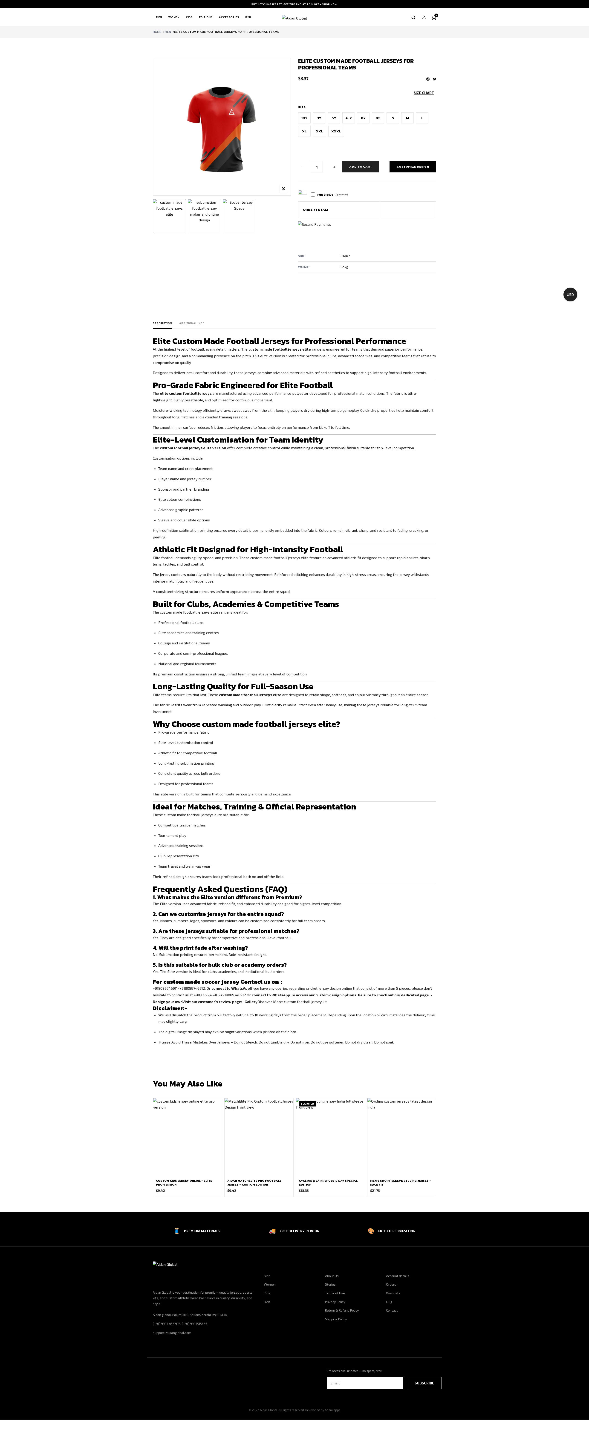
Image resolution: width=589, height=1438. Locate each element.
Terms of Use (335, 1293)
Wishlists (393, 1293)
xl (304, 131)
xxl (319, 131)
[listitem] (169, 215)
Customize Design (413, 166)
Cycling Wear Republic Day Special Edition (328, 1182)
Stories (330, 1284)
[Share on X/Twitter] (434, 79)
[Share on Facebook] (428, 79)
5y (334, 117)
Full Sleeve (332, 194)
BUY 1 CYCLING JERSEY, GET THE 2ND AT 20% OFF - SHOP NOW (294, 4)
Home (157, 31)
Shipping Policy (336, 1319)
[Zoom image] (284, 188)
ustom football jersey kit (305, 1001)
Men (159, 17)
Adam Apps (333, 1410)
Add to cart (360, 166)
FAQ (389, 1302)
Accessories (229, 17)
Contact (392, 1310)
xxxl (336, 131)
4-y (349, 117)
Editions (206, 17)
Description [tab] (162, 323)
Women (173, 17)
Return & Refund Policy (342, 1310)
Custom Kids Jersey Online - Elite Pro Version (184, 1182)
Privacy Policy (335, 1302)
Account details (397, 1276)
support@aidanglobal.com (172, 1333)
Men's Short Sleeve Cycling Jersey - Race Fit (400, 1182)
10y (304, 117)
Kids (189, 17)
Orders (391, 1284)
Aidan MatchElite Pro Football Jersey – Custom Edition (254, 1182)
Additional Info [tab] (192, 323)
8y (363, 117)
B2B (248, 17)
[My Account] (423, 17)
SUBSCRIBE (424, 1383)
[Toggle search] (413, 17)
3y (319, 117)
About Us (332, 1276)
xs (378, 117)
